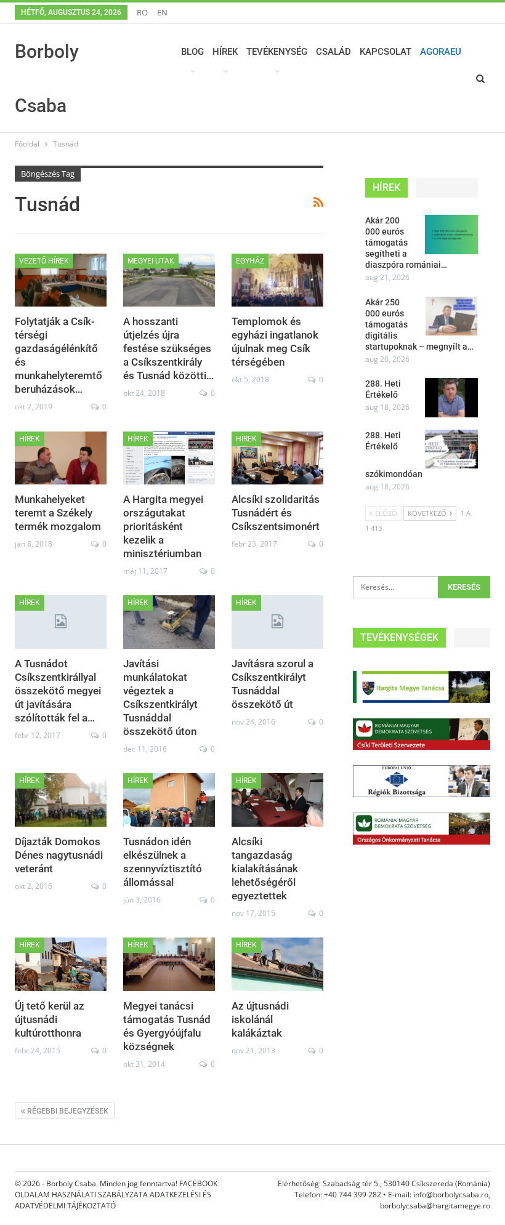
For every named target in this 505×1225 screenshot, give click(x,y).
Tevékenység (276, 51)
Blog (192, 51)
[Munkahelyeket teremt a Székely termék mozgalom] (61, 458)
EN (162, 12)
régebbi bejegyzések (66, 1111)
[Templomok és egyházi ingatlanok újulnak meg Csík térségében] (277, 280)
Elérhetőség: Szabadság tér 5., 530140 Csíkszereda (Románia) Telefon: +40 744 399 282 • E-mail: (384, 1189)
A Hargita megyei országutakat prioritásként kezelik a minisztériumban (163, 526)
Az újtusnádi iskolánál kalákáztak (260, 1019)
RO (142, 12)
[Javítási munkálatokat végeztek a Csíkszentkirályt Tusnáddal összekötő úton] (169, 621)
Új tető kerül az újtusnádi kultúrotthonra (49, 1019)
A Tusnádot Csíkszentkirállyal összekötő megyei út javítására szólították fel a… (58, 690)
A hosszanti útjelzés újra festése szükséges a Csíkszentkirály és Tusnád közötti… (168, 348)
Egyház (250, 261)
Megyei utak (150, 261)
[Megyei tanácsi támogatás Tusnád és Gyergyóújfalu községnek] (169, 964)
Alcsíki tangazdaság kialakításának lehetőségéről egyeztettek (265, 868)
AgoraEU (440, 51)
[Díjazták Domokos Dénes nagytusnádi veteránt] (61, 799)
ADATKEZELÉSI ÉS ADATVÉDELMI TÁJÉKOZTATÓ (113, 1200)
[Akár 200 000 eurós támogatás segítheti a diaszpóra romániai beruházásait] (451, 234)
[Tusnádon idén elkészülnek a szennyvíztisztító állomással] (169, 799)
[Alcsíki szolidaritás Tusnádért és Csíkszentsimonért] (277, 458)
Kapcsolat (385, 51)
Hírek (225, 51)
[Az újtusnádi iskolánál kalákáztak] (277, 964)
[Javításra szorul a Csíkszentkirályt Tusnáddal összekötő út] (277, 621)
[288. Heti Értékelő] (451, 397)
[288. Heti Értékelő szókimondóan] (451, 449)
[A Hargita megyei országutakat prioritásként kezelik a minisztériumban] (169, 458)
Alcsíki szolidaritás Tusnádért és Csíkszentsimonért (276, 512)
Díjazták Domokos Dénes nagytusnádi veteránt (59, 855)
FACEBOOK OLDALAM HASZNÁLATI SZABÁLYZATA (116, 1189)
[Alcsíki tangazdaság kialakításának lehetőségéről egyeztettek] (277, 799)
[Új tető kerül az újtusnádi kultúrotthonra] (61, 964)
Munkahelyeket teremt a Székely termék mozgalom (58, 512)
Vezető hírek (44, 261)
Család (333, 51)
